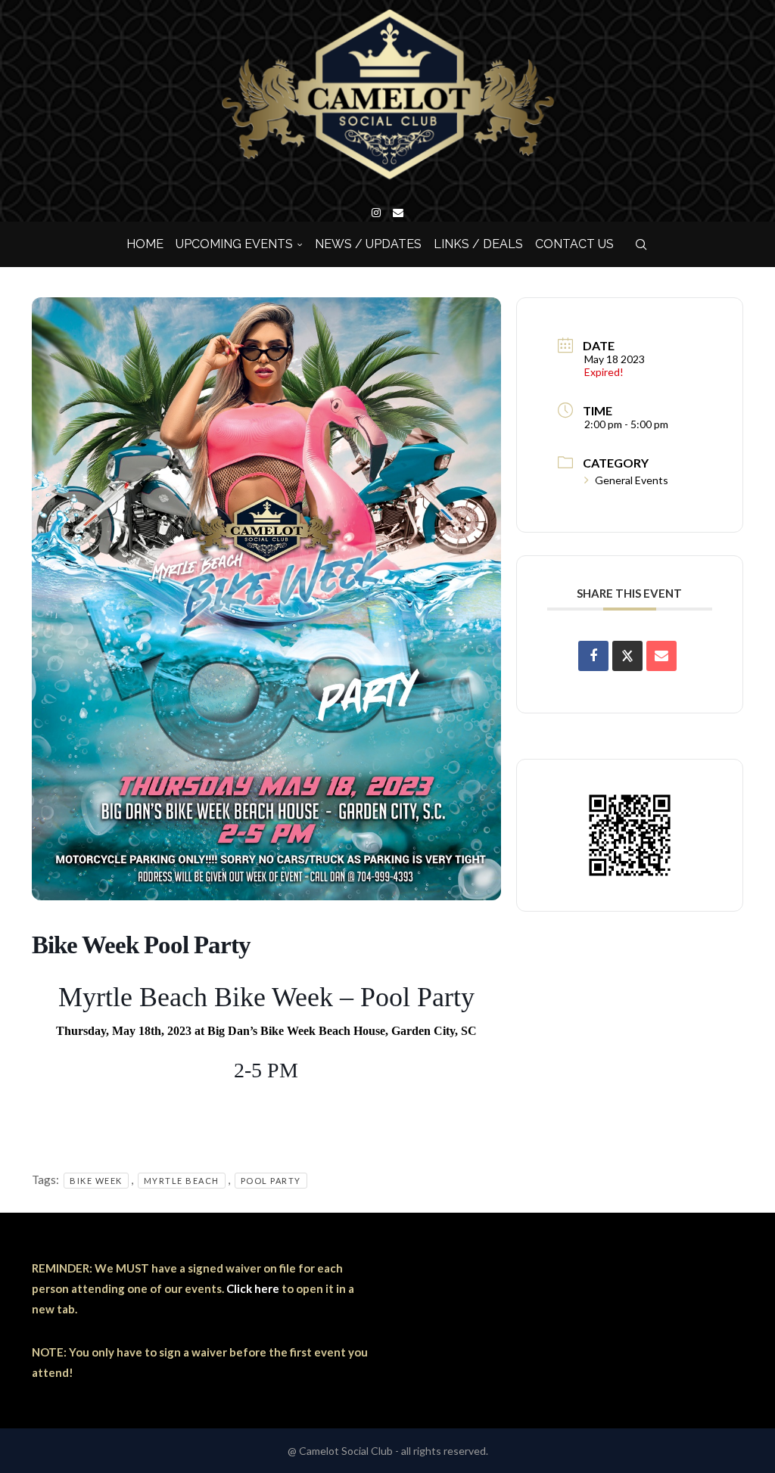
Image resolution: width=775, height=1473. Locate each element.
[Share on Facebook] (593, 656)
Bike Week (96, 1181)
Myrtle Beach (181, 1181)
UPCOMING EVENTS (234, 244)
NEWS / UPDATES (368, 244)
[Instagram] (376, 212)
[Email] (398, 212)
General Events (631, 480)
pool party (271, 1181)
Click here (252, 1288)
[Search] (641, 244)
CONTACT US (574, 244)
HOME (144, 244)
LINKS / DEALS (478, 244)
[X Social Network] (627, 656)
